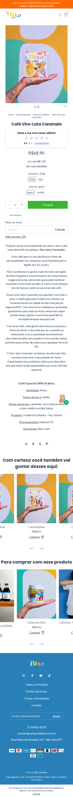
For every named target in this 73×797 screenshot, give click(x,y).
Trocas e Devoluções (36, 698)
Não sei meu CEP (15, 236)
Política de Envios (36, 691)
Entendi (36, 794)
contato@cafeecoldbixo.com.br (36, 733)
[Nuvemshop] (37, 772)
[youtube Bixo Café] (41, 675)
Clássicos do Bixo (41, 114)
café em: (37, 186)
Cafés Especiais (23, 114)
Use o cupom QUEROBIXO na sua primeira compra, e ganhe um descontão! (36, 4)
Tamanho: (36, 173)
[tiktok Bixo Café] (49, 675)
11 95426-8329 (36, 727)
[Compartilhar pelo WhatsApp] (26, 444)
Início (10, 114)
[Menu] (60, 15)
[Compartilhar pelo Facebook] (33, 444)
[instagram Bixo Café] (23, 675)
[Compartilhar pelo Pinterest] (47, 444)
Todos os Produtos (36, 684)
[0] (65, 15)
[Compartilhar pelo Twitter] (40, 444)
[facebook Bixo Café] (32, 675)
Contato (37, 705)
